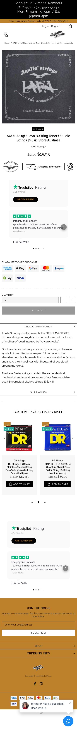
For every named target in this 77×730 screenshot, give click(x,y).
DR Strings (19, 460)
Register (56, 26)
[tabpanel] (19, 460)
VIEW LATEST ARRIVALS (55, 21)
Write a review (25, 199)
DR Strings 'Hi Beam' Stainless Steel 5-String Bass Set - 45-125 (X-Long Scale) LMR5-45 (19, 468)
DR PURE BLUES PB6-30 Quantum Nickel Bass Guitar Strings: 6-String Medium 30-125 (58, 468)
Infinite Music (58, 34)
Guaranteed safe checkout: (19, 262)
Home (6, 43)
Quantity (8, 294)
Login (45, 26)
